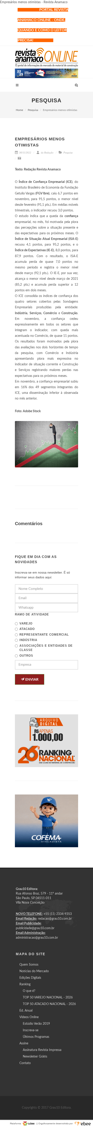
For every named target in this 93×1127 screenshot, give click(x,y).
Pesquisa (33, 110)
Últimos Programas (36, 1036)
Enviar (31, 679)
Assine (23, 1043)
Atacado (27, 629)
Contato (25, 1063)
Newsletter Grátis (35, 1056)
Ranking (24, 984)
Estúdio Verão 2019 (36, 1023)
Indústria (28, 640)
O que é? (29, 991)
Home (19, 110)
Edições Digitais (30, 977)
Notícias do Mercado (34, 971)
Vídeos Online (29, 1017)
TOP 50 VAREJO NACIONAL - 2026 (48, 997)
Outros (26, 655)
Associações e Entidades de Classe (46, 648)
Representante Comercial (44, 634)
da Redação (46, 152)
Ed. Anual (26, 1010)
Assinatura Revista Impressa (42, 1050)
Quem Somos (28, 964)
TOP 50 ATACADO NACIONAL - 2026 (49, 1004)
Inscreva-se (30, 1030)
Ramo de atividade (32, 614)
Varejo (26, 623)
